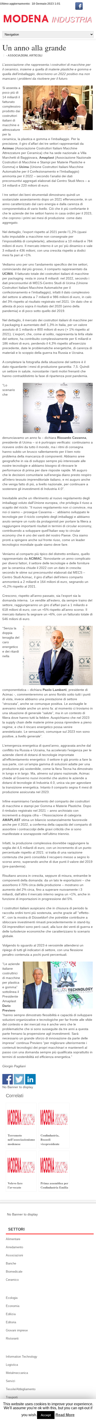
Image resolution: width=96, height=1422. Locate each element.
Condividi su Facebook (7, 1079)
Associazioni (14, 1255)
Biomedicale (14, 1271)
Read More (65, 1415)
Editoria (11, 1322)
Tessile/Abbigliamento (20, 1389)
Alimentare (13, 1239)
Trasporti (12, 1397)
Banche (11, 1263)
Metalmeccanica (17, 1373)
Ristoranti (12, 1338)
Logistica (12, 1364)
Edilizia (11, 1314)
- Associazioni (17, 55)
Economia (12, 1306)
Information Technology (21, 1356)
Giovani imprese (17, 1330)
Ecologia (11, 1298)
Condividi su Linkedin (30, 1079)
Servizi (10, 1381)
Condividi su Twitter (19, 1079)
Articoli (35, 55)
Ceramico (12, 1279)
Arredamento (14, 1247)
